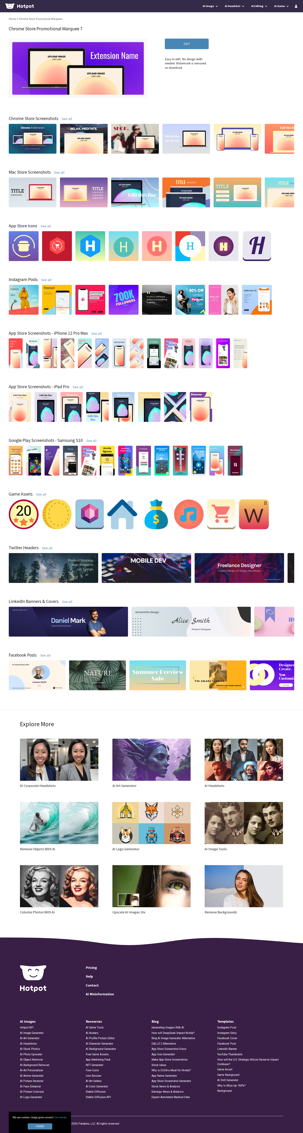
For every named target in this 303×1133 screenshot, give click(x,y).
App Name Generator (164, 1075)
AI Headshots (28, 1043)
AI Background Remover (34, 1065)
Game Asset (224, 1069)
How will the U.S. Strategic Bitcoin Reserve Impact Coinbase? (248, 1062)
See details (61, 1117)
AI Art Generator (29, 1038)
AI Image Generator (32, 1033)
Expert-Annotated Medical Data (171, 1097)
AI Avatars (92, 1033)
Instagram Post (226, 1027)
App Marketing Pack (98, 1059)
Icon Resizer (93, 1075)
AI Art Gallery (94, 1081)
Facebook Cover (227, 1038)
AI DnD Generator (227, 1080)
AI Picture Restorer (31, 1081)
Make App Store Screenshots (170, 1059)
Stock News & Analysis (166, 1086)
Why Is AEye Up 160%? (231, 1085)
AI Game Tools (95, 1027)
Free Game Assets (97, 1054)
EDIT (187, 44)
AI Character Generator (99, 1043)
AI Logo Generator (31, 1097)
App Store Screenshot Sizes (169, 1049)
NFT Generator (94, 1065)
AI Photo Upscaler (31, 1054)
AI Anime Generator (32, 1075)
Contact (92, 985)
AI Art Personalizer (31, 1070)
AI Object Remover (31, 1059)
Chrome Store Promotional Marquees (41, 19)
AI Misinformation (100, 994)
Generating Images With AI (168, 1027)
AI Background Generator (101, 1049)
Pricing (91, 967)
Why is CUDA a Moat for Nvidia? (171, 1070)
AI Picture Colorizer (32, 1091)
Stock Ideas (159, 1065)
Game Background (228, 1075)
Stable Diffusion (96, 1091)
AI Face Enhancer (30, 1086)
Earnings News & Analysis (168, 1091)
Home (13, 19)
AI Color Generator (97, 1086)
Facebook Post (226, 1043)
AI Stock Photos (30, 1049)
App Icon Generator (163, 1054)
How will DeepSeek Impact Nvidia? (173, 1033)
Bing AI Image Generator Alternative (173, 1038)
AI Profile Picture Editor (100, 1038)
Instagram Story (227, 1033)
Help (89, 976)
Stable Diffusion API (98, 1097)
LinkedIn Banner (227, 1049)
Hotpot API (27, 1027)
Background (224, 1090)
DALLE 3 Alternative (164, 1043)
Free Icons (92, 1070)
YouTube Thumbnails (229, 1054)
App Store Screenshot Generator (171, 1081)
